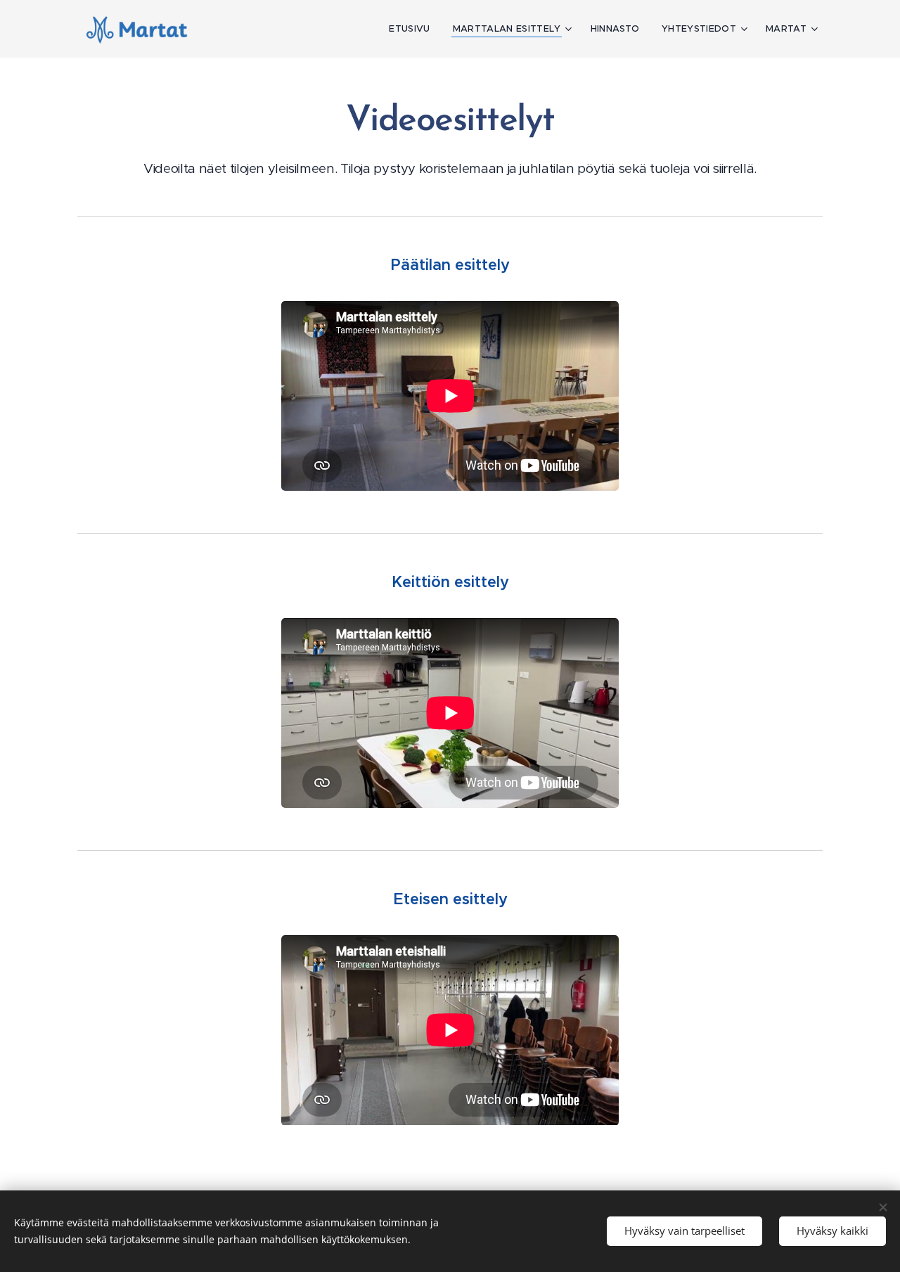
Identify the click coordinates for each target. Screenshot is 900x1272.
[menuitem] (413, 28)
